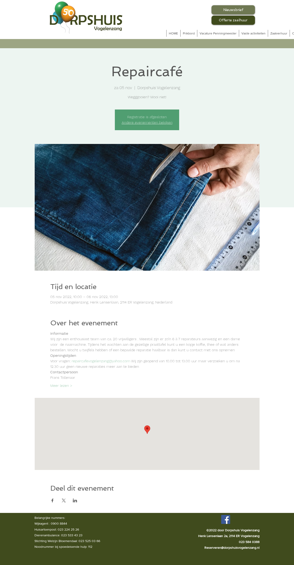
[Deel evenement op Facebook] (52, 500)
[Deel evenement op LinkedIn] (75, 500)
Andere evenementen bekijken (147, 122)
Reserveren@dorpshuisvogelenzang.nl (232, 547)
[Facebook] (225, 519)
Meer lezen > (61, 385)
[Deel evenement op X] (64, 500)
